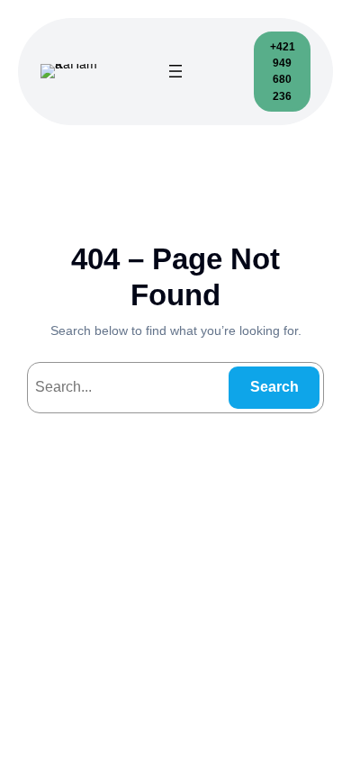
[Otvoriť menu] (175, 71)
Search (274, 386)
